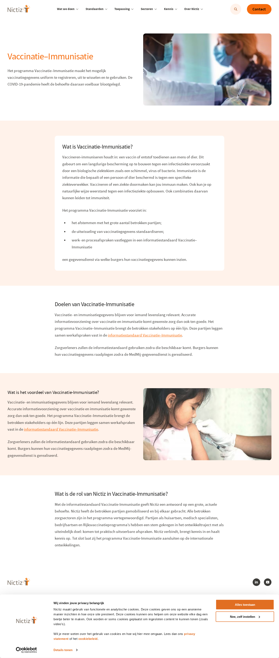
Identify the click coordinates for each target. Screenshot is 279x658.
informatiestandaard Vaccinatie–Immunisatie (145, 335)
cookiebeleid (88, 638)
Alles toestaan (245, 604)
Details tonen (63, 650)
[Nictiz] (19, 8)
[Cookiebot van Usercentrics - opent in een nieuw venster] (26, 650)
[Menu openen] (77, 9)
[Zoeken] (235, 9)
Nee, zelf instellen (242, 616)
